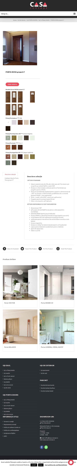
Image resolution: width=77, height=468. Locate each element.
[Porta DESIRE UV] (57, 282)
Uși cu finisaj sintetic (9, 370)
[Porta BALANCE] (20, 326)
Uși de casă (44, 373)
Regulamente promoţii (10, 424)
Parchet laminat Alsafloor (48, 388)
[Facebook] (41, 447)
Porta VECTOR (9, 303)
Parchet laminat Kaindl (47, 391)
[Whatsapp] (46, 447)
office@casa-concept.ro (51, 438)
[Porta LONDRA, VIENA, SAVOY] (57, 326)
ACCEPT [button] (34, 465)
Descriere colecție (10, 174)
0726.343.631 (47, 423)
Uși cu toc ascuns (8, 385)
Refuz (40, 465)
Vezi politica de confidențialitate (56, 465)
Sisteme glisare (8, 379)
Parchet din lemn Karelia (47, 385)
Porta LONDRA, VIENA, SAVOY (52, 347)
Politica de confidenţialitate (11, 430)
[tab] (10, 174)
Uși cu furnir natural (9, 376)
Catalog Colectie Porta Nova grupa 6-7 (11, 179)
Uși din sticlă (7, 388)
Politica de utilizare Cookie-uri (12, 427)
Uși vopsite (7, 373)
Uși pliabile (7, 382)
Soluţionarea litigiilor (9, 433)
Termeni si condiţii (9, 421)
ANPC (5, 436)
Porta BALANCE (10, 347)
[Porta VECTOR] (20, 282)
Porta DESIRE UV (47, 303)
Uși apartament (45, 370)
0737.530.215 (47, 428)
